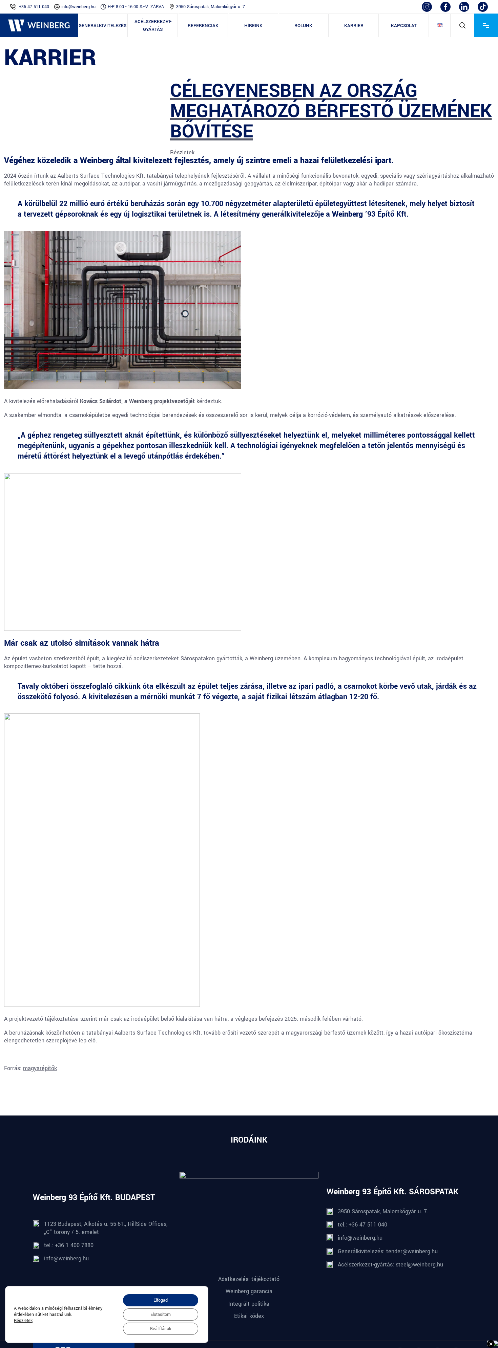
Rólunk (303, 25)
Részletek (182, 152)
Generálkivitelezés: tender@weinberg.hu (388, 1251)
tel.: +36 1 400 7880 (69, 1245)
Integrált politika (248, 1304)
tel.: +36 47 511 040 (362, 1225)
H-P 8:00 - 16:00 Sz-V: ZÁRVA (136, 6)
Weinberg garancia (249, 1291)
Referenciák (203, 25)
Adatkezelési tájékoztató (248, 1279)
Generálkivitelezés (102, 25)
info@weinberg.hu (78, 6)
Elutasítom (160, 1314)
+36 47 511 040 (34, 6)
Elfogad (160, 1300)
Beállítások (160, 1329)
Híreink (253, 25)
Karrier (354, 25)
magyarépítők (40, 1068)
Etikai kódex (249, 1316)
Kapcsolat (404, 25)
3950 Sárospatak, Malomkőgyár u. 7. (211, 6)
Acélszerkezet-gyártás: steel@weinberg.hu (390, 1264)
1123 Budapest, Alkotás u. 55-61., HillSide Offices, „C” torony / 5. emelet (105, 1228)
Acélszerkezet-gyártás (152, 25)
